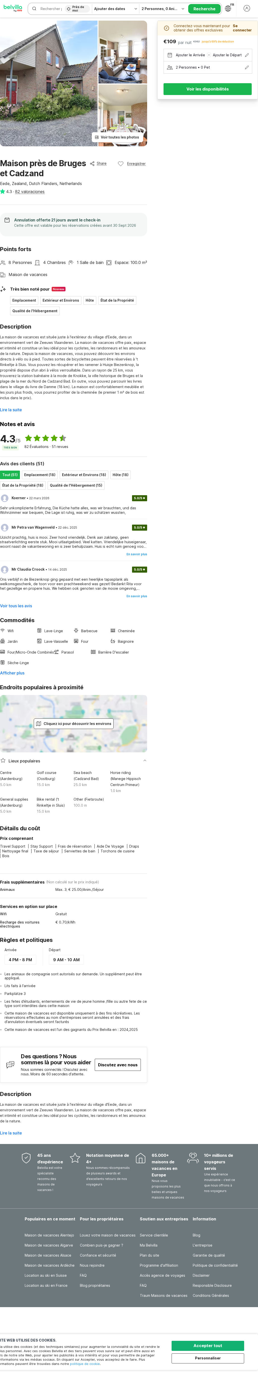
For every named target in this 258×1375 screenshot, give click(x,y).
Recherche (204, 8)
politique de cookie (85, 1364)
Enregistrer (136, 163)
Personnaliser (208, 1358)
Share (102, 163)
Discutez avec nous (118, 1064)
